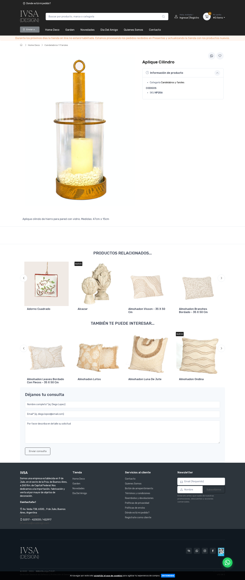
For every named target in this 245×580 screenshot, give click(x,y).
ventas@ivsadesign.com (35, 523)
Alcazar (83, 309)
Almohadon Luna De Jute (145, 379)
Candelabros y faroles (172, 82)
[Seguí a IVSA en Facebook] (213, 551)
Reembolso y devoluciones (139, 498)
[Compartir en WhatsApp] (211, 56)
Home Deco (52, 29)
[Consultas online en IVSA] (189, 551)
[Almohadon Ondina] (198, 354)
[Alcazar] (97, 284)
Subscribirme (213, 489)
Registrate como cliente (138, 517)
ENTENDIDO (168, 575)
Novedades (87, 29)
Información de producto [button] (166, 72)
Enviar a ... (31, 29)
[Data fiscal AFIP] (221, 552)
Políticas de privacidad (137, 503)
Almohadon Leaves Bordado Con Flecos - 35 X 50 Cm (45, 381)
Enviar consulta (37, 451)
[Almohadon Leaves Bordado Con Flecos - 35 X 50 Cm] (46, 354)
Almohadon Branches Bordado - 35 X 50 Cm (193, 310)
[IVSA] (29, 16)
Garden (69, 29)
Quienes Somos (133, 29)
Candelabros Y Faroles (56, 45)
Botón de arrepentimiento (139, 488)
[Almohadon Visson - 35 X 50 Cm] (148, 284)
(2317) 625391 (30, 516)
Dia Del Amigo (109, 29)
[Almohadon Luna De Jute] (148, 354)
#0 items (218, 16)
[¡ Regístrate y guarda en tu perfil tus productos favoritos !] (220, 56)
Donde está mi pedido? (38, 3)
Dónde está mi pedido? (137, 512)
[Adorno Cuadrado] (46, 284)
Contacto (155, 29)
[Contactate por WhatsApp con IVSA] (197, 551)
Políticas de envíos (135, 507)
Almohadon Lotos (89, 379)
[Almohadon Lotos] (97, 354)
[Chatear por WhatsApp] (227, 562)
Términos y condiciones (137, 493)
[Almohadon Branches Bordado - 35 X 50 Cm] (198, 284)
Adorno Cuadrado (38, 309)
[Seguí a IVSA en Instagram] (205, 551)
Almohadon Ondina (191, 379)
